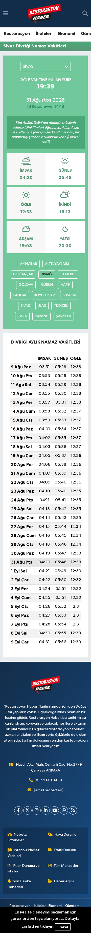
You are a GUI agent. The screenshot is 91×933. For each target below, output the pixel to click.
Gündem (72, 906)
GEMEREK (68, 274)
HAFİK (65, 284)
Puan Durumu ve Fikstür (24, 868)
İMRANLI (41, 316)
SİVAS (25, 306)
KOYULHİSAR (44, 295)
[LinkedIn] (45, 810)
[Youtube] (55, 810)
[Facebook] (18, 810)
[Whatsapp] (64, 810)
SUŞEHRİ (69, 295)
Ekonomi (66, 33)
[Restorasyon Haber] (44, 13)
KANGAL (20, 295)
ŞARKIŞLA (63, 316)
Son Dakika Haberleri (19, 884)
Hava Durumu (65, 834)
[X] (27, 810)
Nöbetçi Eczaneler (18, 837)
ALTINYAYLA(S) (57, 264)
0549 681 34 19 (49, 780)
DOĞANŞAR (23, 274)
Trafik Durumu (65, 850)
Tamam (63, 926)
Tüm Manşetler (66, 866)
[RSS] (73, 810)
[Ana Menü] (5, 13)
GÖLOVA (26, 284)
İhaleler (44, 33)
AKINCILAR (28, 264)
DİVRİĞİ (47, 274)
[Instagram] (36, 810)
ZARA (22, 316)
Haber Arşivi (64, 881)
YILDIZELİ (61, 306)
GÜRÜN (47, 284)
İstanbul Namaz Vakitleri (24, 852)
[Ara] (85, 13)
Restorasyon (17, 33)
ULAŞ (42, 306)
